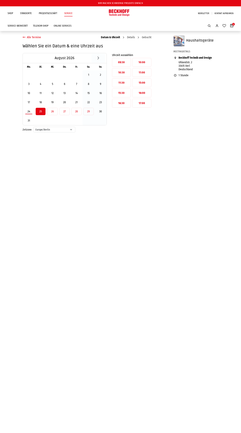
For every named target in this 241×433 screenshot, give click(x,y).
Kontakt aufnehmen (224, 13)
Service (68, 13)
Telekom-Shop (40, 25)
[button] (209, 26)
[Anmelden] (217, 25)
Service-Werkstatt (18, 25)
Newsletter (203, 13)
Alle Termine (34, 37)
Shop (10, 13)
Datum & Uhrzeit (110, 37)
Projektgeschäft (48, 13)
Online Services (62, 25)
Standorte (26, 13)
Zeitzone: (27, 129)
